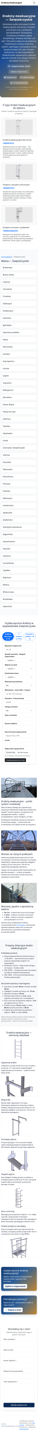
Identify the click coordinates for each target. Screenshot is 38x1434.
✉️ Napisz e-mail (13, 1310)
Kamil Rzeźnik (23, 1429)
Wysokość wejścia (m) (13, 646)
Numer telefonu (11, 723)
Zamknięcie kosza (12, 673)
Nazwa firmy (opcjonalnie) (13, 1371)
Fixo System (21, 925)
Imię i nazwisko (11, 715)
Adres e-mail (9, 1350)
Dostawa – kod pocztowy (14, 698)
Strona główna (6, 257)
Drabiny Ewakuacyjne (11, 2)
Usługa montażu (11, 707)
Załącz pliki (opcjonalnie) (14, 749)
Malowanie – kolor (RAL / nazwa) (17, 690)
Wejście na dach (11, 665)
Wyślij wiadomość (19, 1405)
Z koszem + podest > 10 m (29, 636)
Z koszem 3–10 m (19, 636)
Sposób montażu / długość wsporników (15, 655)
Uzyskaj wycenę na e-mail (15, 760)
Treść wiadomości (11, 1382)
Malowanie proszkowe (13, 682)
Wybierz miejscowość (19, 72)
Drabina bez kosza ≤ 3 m (8, 636)
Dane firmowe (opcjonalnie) (15, 732)
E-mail (7, 740)
